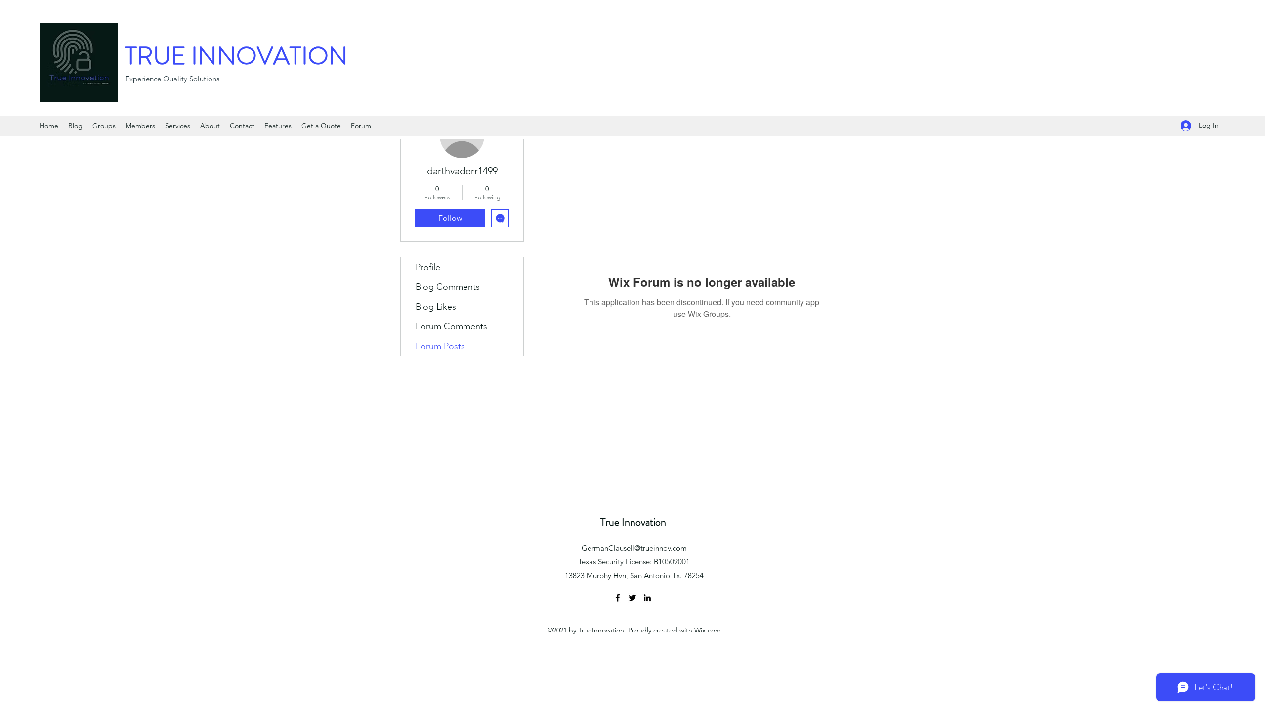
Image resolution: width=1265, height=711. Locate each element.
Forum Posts (440, 346)
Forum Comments (451, 326)
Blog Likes (436, 306)
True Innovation (633, 522)
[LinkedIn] (647, 598)
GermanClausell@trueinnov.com (634, 548)
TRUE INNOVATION (236, 56)
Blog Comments (448, 286)
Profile (428, 267)
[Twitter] (632, 598)
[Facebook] (618, 598)
